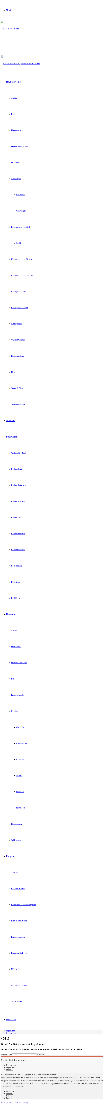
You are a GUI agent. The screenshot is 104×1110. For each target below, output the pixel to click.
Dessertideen (16, 646)
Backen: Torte (16, 517)
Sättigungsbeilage (18, 404)
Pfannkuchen (16, 824)
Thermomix (16, 872)
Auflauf (14, 98)
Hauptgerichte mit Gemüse (22, 275)
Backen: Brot (16, 469)
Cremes (14, 630)
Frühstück (15, 162)
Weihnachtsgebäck (18, 453)
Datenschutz (11, 1033)
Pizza (13, 372)
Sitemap (9, 1070)
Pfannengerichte (17, 356)
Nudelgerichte (16, 324)
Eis (12, 679)
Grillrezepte (16, 178)
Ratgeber (10, 856)
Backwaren (12, 436)
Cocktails (20, 727)
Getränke (15, 711)
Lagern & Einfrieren (19, 953)
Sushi (18, 243)
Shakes (19, 775)
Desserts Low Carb (19, 663)
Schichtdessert (17, 840)
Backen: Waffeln (18, 550)
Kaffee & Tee (21, 743)
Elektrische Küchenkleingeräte (23, 905)
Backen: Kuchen (18, 501)
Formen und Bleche (19, 921)
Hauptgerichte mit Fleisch (21, 259)
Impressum (10, 1031)
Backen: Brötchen (18, 485)
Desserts (10, 614)
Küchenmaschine (18, 937)
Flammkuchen (17, 130)
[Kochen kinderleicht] (13, 45)
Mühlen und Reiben (19, 985)
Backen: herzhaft (18, 533)
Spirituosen (20, 808)
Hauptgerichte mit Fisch (20, 227)
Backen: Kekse (17, 566)
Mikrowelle (15, 969)
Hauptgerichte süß (18, 291)
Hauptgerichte (13, 81)
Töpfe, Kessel (16, 1001)
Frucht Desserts (17, 695)
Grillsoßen (20, 195)
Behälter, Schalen (18, 888)
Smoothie (20, 792)
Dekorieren (15, 582)
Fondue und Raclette (19, 146)
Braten (13, 114)
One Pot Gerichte (18, 340)
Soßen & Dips (17, 388)
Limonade (20, 759)
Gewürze (10, 420)
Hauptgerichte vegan (19, 307)
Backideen (15, 598)
